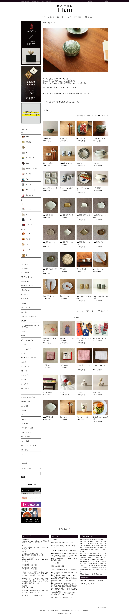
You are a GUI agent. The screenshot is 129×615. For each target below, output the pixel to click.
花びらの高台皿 (81, 269)
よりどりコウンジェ (27, 340)
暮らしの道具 (25, 388)
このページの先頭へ (102, 607)
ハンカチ (28, 219)
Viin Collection (25, 299)
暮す (58, 17)
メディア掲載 (25, 441)
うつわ (54, 23)
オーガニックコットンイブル (30, 357)
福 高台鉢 (79, 163)
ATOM (87, 610)
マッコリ (79, 392)
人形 (27, 179)
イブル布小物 (25, 272)
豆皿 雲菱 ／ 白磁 (68, 242)
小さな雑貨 (29, 195)
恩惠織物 (23, 303)
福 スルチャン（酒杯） (67, 188)
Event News (24, 268)
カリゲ (23, 415)
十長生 (23, 331)
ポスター (23, 344)
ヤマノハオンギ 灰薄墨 (100, 297)
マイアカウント (82, 1)
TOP (44, 23)
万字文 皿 (63, 269)
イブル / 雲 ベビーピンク (84, 366)
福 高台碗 (96, 163)
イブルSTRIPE (25, 366)
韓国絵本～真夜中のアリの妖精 (50, 339)
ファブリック (29, 158)
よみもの (51, 17)
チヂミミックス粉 (82, 417)
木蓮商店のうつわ (26, 281)
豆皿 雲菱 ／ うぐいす (83, 243)
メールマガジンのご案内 (28, 445)
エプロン (29, 224)
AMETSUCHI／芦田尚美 (28, 316)
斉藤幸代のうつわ (26, 277)
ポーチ (27, 214)
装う (63, 17)
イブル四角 (24, 371)
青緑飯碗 (48, 138)
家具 (27, 163)
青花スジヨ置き (48, 163)
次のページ (104, 115)
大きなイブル (25, 379)
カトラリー (24, 423)
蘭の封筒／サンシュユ (100, 338)
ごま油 (27, 249)
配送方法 (57, 610)
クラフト (28, 174)
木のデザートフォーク (50, 296)
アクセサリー (29, 209)
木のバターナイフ (99, 269)
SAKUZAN (24, 393)
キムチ (28, 233)
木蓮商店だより (25, 290)
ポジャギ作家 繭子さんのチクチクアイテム (31, 326)
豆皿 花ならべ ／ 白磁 (100, 216)
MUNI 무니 (24, 312)
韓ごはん (28, 239)
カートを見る (105, 1)
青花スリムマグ (67, 163)
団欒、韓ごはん (25, 436)
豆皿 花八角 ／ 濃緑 (50, 270)
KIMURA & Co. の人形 (28, 397)
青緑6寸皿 (82, 138)
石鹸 (27, 136)
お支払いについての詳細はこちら (32, 595)
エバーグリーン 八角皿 (50, 188)
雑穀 (27, 244)
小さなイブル (25, 375)
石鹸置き (28, 142)
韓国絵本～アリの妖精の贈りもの (67, 339)
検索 (23, 477)
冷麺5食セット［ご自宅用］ (100, 418)
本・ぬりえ (29, 184)
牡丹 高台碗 (97, 188)
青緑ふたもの (100, 138)
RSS (84, 610)
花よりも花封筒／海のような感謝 (84, 339)
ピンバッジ (24, 419)
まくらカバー (25, 384)
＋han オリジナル (26, 349)
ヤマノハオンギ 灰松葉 (84, 297)
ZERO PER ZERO (26, 432)
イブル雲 (23, 362)
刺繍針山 (23, 410)
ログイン (96, 1)
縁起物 (23, 335)
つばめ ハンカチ (65, 365)
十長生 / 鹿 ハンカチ (49, 365)
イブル (27, 152)
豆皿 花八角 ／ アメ (100, 243)
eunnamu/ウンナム (26, 401)
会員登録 (90, 1)
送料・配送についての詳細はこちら (61, 597)
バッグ (26, 204)
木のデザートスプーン (67, 296)
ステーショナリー (31, 190)
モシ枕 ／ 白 (63, 392)
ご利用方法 (77, 17)
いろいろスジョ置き (27, 428)
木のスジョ (63, 138)
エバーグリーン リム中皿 (84, 189)
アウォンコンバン (26, 307)
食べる (69, 17)
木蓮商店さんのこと (27, 286)
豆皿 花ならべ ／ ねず (49, 243)
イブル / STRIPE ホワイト (100, 366)
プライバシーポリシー (76, 610)
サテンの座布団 (48, 392)
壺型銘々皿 (49, 215)
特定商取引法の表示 (65, 610)
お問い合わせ (88, 17)
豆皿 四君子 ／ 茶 (68, 215)
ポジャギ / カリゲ (31, 168)
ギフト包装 (24, 450)
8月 (22, 454)
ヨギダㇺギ (24, 294)
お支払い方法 (51, 610)
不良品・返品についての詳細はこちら (91, 574)
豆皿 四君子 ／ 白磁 (83, 216)
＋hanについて (41, 17)
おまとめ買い (25, 406)
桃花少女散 (96, 392)
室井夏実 (23, 321)
